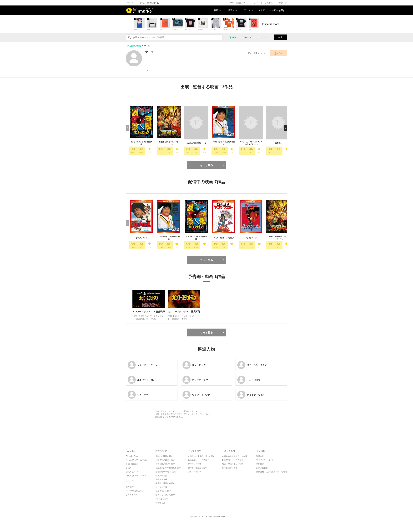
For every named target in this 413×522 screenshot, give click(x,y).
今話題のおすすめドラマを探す (201, 456)
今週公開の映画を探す (165, 464)
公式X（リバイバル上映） (137, 475)
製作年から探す (162, 479)
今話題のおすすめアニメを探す (235, 456)
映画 (216, 10)
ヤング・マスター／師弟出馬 (223, 238)
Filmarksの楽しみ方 (237, 3)
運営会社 (260, 456)
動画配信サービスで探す (166, 472)
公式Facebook (132, 464)
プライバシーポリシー (266, 460)
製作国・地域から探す (165, 483)
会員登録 (268, 3)
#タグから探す (162, 499)
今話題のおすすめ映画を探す (168, 468)
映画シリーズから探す (165, 495)
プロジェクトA (141, 238)
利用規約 (260, 464)
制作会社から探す (229, 468)
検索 (280, 37)
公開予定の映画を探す (165, 460)
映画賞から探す (162, 475)
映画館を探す (161, 503)
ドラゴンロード (251, 238)
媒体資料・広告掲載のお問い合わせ (271, 472)
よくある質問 (131, 494)
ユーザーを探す (277, 10)
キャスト (248, 37)
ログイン (283, 3)
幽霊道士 (278, 143)
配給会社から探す (163, 491)
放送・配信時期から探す (232, 464)
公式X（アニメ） (133, 472)
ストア (261, 10)
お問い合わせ (262, 468)
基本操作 (130, 487)
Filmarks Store (132, 456)
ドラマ (231, 10)
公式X (128, 468)
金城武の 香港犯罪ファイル (196, 143)
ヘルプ (255, 3)
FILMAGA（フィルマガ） (137, 460)
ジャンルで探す (162, 487)
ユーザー (263, 37)
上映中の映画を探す (164, 456)
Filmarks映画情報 (133, 46)
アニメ (247, 10)
